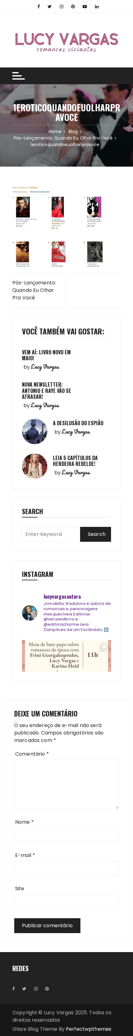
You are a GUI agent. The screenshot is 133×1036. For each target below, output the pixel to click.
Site (19, 888)
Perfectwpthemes (88, 1029)
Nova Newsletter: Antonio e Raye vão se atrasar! (46, 390)
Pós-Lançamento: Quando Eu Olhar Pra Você (34, 290)
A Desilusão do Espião (78, 423)
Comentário (32, 753)
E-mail (25, 855)
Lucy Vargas (45, 366)
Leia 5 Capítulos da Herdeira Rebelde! (75, 460)
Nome (24, 822)
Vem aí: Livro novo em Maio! (46, 355)
